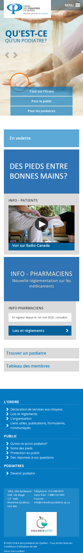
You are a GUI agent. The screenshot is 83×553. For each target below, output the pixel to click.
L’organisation (20, 418)
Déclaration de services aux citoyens (36, 409)
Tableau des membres (28, 366)
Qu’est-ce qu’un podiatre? (28, 443)
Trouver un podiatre (26, 353)
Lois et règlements (28, 330)
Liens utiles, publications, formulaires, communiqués (37, 425)
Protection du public (25, 453)
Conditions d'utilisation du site (20, 546)
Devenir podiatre (22, 473)
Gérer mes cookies (14, 551)
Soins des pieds (21, 448)
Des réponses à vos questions (32, 457)
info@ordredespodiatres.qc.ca (52, 502)
